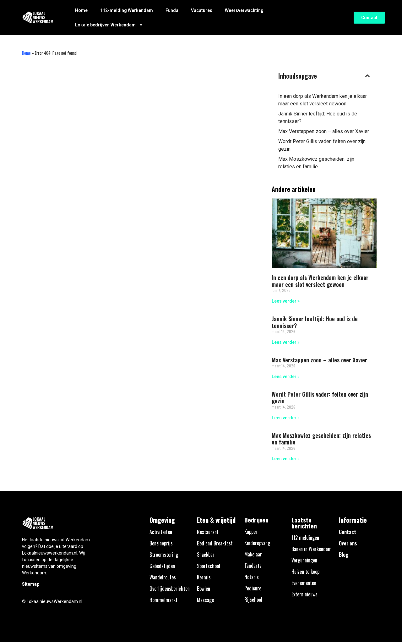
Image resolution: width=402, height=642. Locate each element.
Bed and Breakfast (215, 543)
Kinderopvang (257, 543)
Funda (172, 10)
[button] (367, 75)
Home (81, 10)
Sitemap (30, 584)
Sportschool (208, 566)
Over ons (348, 543)
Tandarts (253, 565)
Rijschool (253, 599)
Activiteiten (160, 532)
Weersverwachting (244, 10)
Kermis (204, 577)
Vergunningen (304, 560)
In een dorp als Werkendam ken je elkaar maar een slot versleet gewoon (322, 100)
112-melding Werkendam (126, 10)
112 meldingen (305, 537)
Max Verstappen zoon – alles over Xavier (323, 131)
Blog (343, 554)
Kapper (251, 531)
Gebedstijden (162, 566)
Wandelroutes (162, 577)
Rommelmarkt (163, 600)
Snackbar (206, 554)
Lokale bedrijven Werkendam (105, 24)
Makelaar (253, 554)
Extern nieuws (304, 594)
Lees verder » (286, 301)
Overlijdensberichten (169, 588)
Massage (205, 600)
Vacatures (201, 10)
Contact (347, 532)
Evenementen (303, 583)
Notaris (251, 577)
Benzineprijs (161, 543)
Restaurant (208, 532)
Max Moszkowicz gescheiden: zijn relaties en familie (316, 163)
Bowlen (203, 588)
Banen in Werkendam (311, 549)
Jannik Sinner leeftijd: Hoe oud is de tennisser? (317, 117)
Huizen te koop (305, 571)
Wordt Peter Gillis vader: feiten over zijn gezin (322, 145)
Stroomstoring (163, 554)
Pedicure (252, 588)
